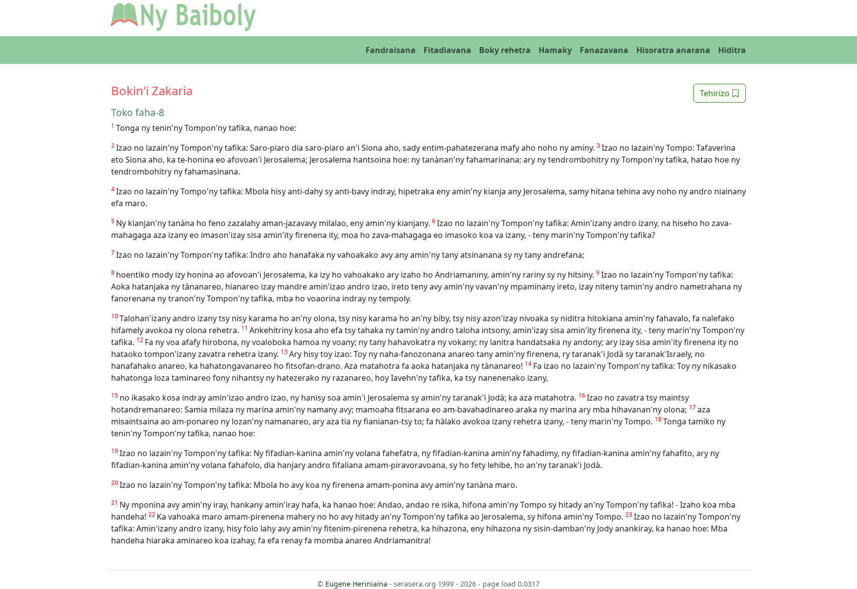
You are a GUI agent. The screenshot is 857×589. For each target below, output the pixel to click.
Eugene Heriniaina (356, 584)
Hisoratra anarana (673, 50)
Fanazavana (604, 50)
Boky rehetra (505, 50)
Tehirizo (716, 93)
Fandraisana (391, 50)
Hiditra (732, 50)
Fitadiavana (447, 50)
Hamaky (555, 50)
